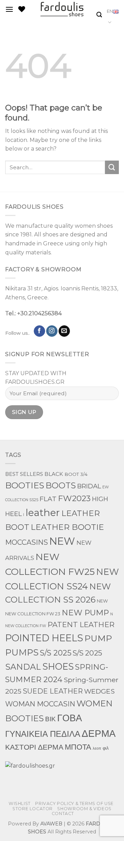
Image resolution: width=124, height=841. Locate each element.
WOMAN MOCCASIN (40, 704)
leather (42, 512)
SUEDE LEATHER (53, 691)
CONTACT (63, 813)
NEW (62, 541)
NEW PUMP (85, 612)
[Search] (99, 14)
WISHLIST (20, 803)
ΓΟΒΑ (69, 718)
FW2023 (74, 498)
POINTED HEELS (44, 638)
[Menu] (9, 9)
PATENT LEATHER (81, 624)
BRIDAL (89, 486)
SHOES (58, 666)
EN (110, 11)
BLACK (53, 474)
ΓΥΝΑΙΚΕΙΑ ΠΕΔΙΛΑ (42, 734)
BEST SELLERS (24, 474)
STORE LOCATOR (32, 808)
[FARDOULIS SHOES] (62, 9)
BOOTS (60, 485)
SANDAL (23, 667)
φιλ (106, 748)
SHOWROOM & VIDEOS (84, 808)
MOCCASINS (26, 542)
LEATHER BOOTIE (67, 527)
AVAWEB (51, 824)
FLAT (48, 499)
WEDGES (99, 691)
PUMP (98, 638)
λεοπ (97, 748)
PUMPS (22, 652)
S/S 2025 (55, 652)
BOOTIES (24, 485)
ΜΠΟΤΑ (78, 747)
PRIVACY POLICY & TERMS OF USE (74, 803)
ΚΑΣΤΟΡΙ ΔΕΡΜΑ (34, 747)
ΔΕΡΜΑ (99, 733)
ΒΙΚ (50, 719)
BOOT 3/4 (75, 474)
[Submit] (112, 167)
